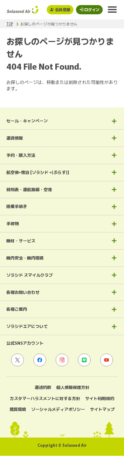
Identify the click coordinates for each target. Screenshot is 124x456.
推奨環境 (18, 409)
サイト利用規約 (99, 398)
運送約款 (43, 387)
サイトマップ (102, 409)
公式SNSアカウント (25, 343)
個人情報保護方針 (72, 387)
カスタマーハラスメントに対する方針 (45, 398)
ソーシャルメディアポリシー (58, 409)
